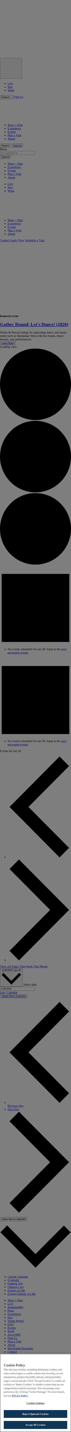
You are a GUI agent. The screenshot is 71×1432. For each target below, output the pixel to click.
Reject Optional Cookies (35, 1414)
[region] (35, 1393)
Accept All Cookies (35, 1424)
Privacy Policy (20, 1395)
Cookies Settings (35, 1403)
